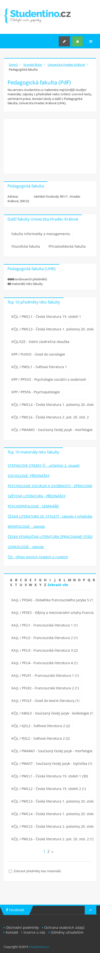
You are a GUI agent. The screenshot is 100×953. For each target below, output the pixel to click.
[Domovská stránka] (37, 15)
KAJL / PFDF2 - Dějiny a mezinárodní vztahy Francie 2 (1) (52, 612)
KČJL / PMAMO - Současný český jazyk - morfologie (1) (52, 751)
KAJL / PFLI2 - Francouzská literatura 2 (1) (44, 637)
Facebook (16, 910)
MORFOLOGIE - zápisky (26, 526)
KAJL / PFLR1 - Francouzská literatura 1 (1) (45, 675)
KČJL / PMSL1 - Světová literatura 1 (39, 367)
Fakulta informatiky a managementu (40, 233)
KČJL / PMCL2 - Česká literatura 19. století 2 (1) (48, 788)
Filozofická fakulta (25, 246)
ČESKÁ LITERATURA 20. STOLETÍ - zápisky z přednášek (50, 516)
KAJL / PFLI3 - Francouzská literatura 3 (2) (44, 650)
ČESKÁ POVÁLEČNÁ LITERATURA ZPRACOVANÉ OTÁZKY (50, 536)
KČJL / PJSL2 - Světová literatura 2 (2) (40, 738)
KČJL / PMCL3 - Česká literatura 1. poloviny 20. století (52, 329)
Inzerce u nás (34, 932)
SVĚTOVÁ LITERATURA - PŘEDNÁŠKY (37, 496)
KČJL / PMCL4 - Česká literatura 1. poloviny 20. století (52, 404)
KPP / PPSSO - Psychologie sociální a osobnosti (48, 379)
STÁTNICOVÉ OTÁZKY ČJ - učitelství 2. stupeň (44, 465)
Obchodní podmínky (22, 927)
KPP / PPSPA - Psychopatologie (35, 392)
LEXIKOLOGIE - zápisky (26, 546)
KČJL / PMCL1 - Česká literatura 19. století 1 (46, 316)
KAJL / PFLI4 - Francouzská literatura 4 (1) (44, 663)
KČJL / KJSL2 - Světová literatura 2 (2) (40, 725)
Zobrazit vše (58, 584)
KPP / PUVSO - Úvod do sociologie (38, 354)
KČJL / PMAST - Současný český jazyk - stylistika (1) (51, 763)
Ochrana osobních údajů (64, 927)
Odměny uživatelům (67, 932)
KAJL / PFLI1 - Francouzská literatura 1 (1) (44, 625)
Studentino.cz (39, 947)
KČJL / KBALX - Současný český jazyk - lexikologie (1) (52, 713)
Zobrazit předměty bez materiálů (37, 871)
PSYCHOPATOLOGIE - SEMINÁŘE (33, 506)
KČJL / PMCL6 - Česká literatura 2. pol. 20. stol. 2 (50, 417)
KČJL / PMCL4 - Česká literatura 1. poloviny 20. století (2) (52, 814)
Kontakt (12, 932)
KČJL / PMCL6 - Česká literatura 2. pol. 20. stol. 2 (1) (52, 839)
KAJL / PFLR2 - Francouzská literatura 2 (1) (45, 688)
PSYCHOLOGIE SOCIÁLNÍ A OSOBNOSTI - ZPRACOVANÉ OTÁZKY (50, 486)
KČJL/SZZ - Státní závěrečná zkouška (40, 341)
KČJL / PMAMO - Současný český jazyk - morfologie (51, 429)
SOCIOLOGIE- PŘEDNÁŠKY (29, 475)
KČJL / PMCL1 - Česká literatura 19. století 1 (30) (49, 776)
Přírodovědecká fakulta (67, 246)
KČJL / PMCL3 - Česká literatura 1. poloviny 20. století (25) (52, 801)
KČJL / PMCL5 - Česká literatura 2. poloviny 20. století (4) (52, 826)
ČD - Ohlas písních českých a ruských (38, 557)
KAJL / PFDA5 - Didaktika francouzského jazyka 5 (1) (52, 600)
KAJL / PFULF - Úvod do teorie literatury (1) (45, 700)
